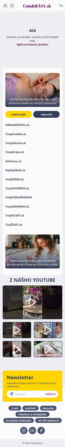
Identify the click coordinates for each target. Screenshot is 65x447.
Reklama (48, 408)
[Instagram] (24, 430)
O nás (14, 408)
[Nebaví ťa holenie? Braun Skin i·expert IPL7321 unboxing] (17, 349)
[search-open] (12, 5)
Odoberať (50, 394)
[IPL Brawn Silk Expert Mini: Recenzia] (48, 349)
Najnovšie (46, 114)
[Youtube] (32, 430)
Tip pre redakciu (48, 420)
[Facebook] (41, 430)
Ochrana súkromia (18, 420)
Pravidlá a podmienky (32, 414)
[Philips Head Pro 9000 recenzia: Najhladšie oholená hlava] (48, 330)
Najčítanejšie (18, 114)
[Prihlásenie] (5, 5)
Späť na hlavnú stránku (32, 44)
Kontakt (30, 408)
